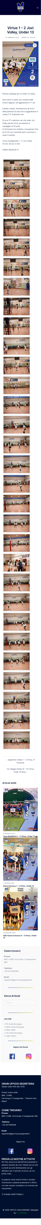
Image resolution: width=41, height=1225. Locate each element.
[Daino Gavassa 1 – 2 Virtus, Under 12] (20, 859)
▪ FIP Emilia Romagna (13, 1024)
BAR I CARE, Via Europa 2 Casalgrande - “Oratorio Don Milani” (19, 1098)
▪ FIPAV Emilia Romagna (14, 1027)
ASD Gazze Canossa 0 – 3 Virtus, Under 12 (20, 936)
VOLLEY (33, 37)
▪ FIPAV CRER (9, 1030)
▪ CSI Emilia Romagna (13, 1033)
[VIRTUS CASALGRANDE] (20, 7)
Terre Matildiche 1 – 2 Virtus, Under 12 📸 (20, 836)
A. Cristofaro (21, 1213)
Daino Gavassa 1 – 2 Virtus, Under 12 (18, 886)
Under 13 (25, 37)
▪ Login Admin (10, 1036)
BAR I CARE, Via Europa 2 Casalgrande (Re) (20, 1116)
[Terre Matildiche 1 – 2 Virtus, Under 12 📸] (20, 809)
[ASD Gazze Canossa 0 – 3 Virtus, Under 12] (20, 908)
